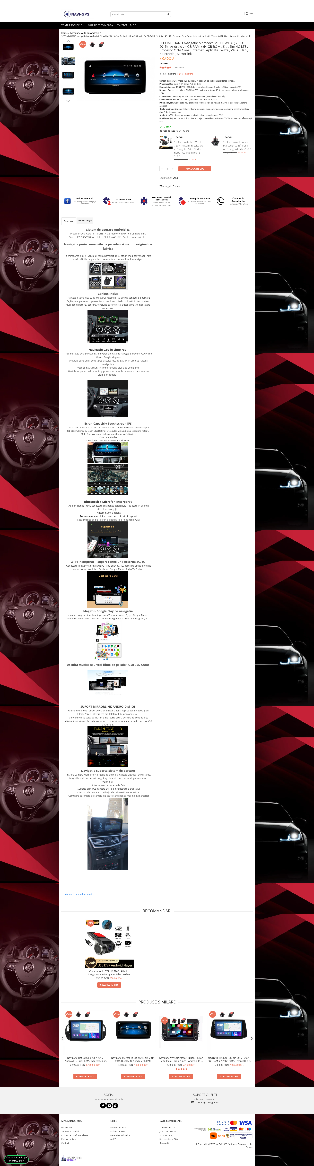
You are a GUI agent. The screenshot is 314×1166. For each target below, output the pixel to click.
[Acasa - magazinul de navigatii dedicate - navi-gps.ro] (77, 14)
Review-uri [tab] (85, 220)
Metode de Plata (118, 1127)
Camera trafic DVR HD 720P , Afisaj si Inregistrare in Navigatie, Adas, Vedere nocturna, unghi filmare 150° (109, 973)
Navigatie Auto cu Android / (85, 33)
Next (68, 100)
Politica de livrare (69, 1139)
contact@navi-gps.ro (206, 1102)
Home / (65, 33)
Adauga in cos (195, 168)
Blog (133, 25)
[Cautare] (168, 14)
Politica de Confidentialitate (74, 1135)
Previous (68, 41)
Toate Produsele (72, 25)
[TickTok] (115, 1105)
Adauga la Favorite (171, 186)
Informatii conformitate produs (79, 894)
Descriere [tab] (68, 221)
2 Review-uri (179, 67)
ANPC (113, 1139)
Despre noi (66, 1127)
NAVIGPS (163, 63)
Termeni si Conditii (70, 1131)
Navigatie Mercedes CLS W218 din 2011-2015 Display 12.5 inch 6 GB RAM (133, 1059)
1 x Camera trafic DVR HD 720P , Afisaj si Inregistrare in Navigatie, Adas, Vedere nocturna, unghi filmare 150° (188, 149)
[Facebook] (103, 1105)
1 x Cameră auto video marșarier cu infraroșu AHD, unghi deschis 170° (237, 145)
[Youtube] (109, 1105)
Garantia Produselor (120, 1135)
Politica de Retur (118, 1131)
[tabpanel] (116, 79)
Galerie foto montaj (100, 25)
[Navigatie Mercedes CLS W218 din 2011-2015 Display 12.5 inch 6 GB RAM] (133, 1032)
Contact (121, 25)
